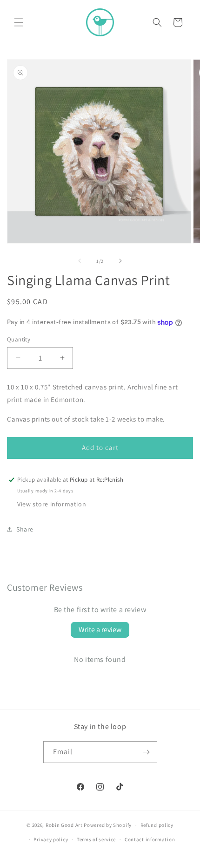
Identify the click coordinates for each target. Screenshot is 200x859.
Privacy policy (50, 839)
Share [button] (24, 529)
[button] (18, 22)
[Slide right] (120, 261)
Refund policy (156, 825)
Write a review (100, 629)
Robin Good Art (64, 825)
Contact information (150, 839)
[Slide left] (79, 261)
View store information (51, 504)
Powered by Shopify (108, 825)
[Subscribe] (146, 752)
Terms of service (96, 839)
